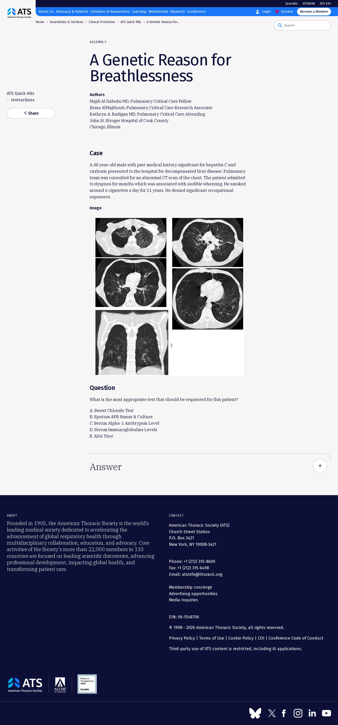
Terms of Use (211, 638)
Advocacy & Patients (72, 11)
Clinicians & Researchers (110, 11)
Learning (139, 11)
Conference (196, 11)
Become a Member (314, 12)
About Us (46, 11)
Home (40, 22)
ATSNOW (309, 4)
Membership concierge (190, 587)
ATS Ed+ (325, 4)
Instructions (22, 100)
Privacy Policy (182, 638)
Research (177, 11)
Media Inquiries (183, 599)
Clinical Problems (102, 22)
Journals (292, 4)
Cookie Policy (241, 638)
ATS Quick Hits (130, 22)
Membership (158, 11)
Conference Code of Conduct (295, 638)
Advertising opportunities (193, 593)
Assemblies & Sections (66, 22)
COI (261, 638)
